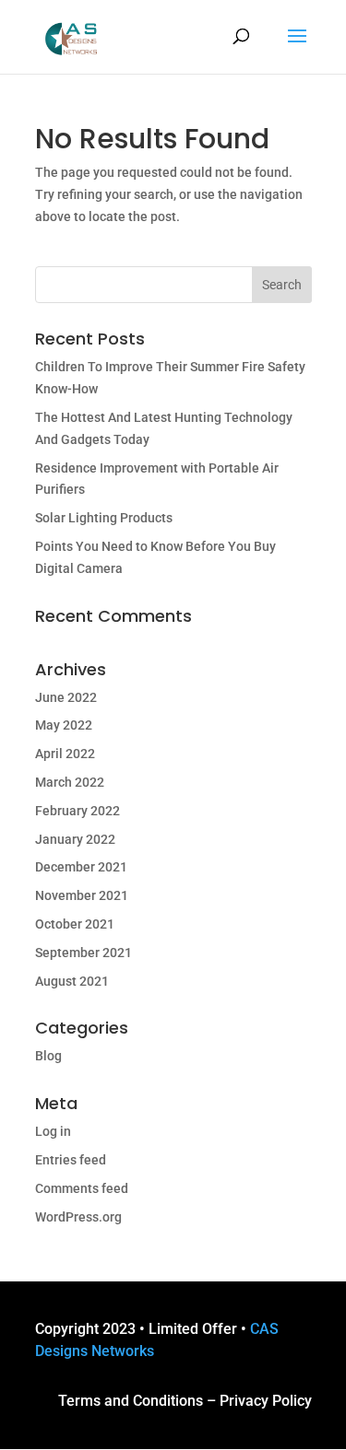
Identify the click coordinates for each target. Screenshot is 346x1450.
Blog (48, 1055)
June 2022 (66, 697)
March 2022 (69, 782)
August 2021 (72, 981)
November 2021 (81, 895)
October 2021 (74, 924)
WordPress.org (78, 1217)
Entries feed (70, 1159)
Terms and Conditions (130, 1400)
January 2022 (75, 839)
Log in (53, 1131)
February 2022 (77, 810)
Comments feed (81, 1188)
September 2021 (83, 952)
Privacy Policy (266, 1400)
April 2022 (65, 753)
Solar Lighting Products (104, 517)
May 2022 (63, 725)
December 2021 (81, 866)
